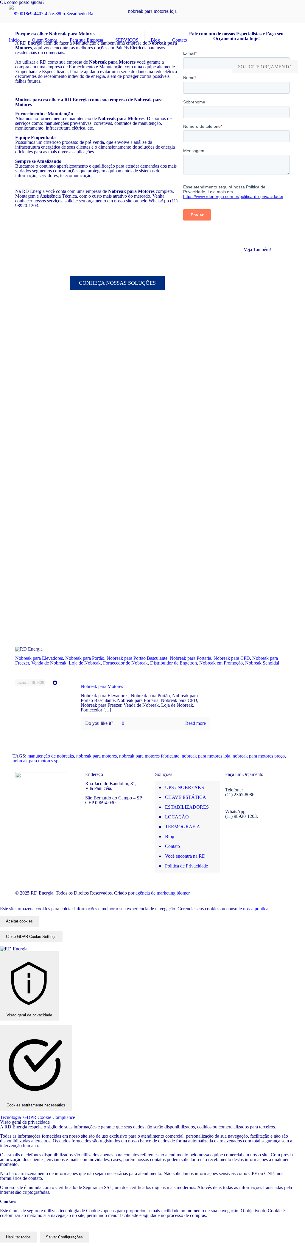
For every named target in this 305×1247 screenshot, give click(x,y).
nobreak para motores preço (259, 755)
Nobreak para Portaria (190, 658)
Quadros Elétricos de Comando (261, 587)
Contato (172, 846)
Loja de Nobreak (85, 662)
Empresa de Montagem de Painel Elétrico (263, 287)
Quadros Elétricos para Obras (261, 606)
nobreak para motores (96, 755)
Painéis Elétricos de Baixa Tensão (262, 408)
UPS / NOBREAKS (184, 787)
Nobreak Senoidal (262, 662)
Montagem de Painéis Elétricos (259, 370)
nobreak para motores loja (206, 755)
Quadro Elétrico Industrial (259, 531)
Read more (195, 723)
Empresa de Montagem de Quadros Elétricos (261, 311)
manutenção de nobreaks (50, 755)
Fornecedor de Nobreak (125, 662)
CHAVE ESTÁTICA (185, 797)
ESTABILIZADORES (187, 807)
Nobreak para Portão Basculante (137, 658)
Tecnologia (37, 1117)
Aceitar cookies (19, 921)
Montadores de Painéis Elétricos (259, 352)
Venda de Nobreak (48, 662)
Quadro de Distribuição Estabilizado (255, 509)
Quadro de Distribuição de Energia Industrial (260, 467)
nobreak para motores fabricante (149, 755)
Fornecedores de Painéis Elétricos (259, 333)
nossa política (255, 908)
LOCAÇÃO (177, 816)
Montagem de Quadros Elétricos (261, 389)
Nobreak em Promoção (221, 662)
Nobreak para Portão (84, 658)
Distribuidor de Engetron (173, 662)
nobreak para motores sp (35, 760)
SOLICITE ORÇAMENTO (265, 66)
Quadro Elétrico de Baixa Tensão (262, 568)
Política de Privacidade (186, 865)
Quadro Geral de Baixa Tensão (260, 549)
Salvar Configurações (64, 1237)
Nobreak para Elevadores (39, 658)
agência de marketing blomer (163, 892)
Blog (169, 836)
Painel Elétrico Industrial (257, 426)
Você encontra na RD (185, 856)
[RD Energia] (51, 13)
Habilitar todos (18, 1237)
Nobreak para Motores (102, 686)
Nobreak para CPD (232, 658)
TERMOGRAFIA (182, 826)
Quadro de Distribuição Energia (263, 488)
